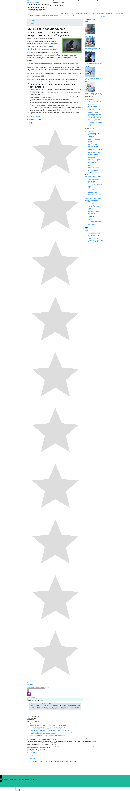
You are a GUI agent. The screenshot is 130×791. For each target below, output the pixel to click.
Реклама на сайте (35, 757)
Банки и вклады (103, 15)
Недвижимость (110, 13)
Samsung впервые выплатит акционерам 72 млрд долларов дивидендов (93, 49)
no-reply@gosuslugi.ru (37, 91)
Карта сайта (30, 764)
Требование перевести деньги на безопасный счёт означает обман (48, 725)
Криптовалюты (92, 13)
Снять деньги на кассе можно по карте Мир (42, 724)
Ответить (3, 786)
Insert (17, 790)
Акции (85, 13)
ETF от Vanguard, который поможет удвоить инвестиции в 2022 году (95, 192)
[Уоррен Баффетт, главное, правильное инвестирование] (39, 1)
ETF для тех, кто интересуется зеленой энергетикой (94, 218)
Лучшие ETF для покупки (94, 183)
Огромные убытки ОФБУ (94, 238)
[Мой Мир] (32, 718)
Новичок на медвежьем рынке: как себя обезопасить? (94, 223)
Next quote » (56, 6)
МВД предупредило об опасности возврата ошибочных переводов (48, 735)
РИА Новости (36, 116)
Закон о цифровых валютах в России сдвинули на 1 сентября (94, 112)
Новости (63, 13)
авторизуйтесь (31, 684)
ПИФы (98, 13)
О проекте (33, 755)
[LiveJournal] (34, 718)
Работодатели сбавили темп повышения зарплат (43, 733)
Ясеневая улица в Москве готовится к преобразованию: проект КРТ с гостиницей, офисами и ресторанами (95, 153)
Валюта (118, 13)
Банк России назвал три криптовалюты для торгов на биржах (95, 103)
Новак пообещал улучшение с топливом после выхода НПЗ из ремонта (49, 730)
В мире (73, 14)
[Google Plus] (35, 718)
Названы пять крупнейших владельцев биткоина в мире (95, 124)
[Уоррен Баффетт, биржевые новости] (44, 15)
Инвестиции (79, 13)
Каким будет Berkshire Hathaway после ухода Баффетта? (94, 206)
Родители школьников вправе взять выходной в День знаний (46, 728)
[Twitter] (30, 718)
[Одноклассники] (31, 718)
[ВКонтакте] (28, 718)
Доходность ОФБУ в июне (95, 241)
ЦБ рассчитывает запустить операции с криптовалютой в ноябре (94, 107)
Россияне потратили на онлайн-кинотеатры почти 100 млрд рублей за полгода (51, 732)
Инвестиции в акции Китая (95, 240)
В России (69, 14)
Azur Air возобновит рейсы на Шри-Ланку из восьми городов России (48, 727)
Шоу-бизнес (122, 14)
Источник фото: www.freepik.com (72, 51)
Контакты (32, 758)
